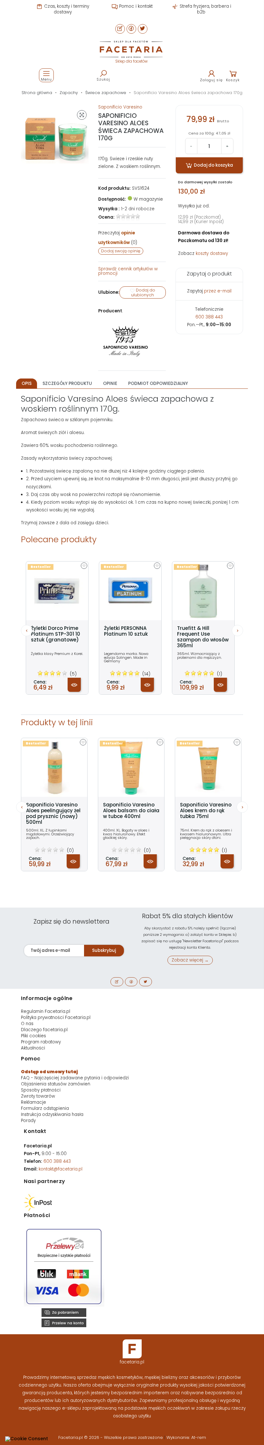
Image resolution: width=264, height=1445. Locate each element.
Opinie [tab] (110, 383)
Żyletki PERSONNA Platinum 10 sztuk (126, 631)
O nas (27, 1024)
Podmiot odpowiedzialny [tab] (158, 383)
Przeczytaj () (117, 238)
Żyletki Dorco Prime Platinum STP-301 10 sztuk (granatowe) (55, 634)
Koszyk (233, 80)
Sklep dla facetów (131, 61)
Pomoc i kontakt (135, 6)
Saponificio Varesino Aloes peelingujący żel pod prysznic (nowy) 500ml (53, 813)
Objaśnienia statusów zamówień (55, 1084)
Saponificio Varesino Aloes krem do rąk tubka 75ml (205, 810)
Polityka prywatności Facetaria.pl (55, 1017)
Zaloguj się (211, 80)
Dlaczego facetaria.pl (44, 1030)
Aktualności (33, 1048)
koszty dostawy (212, 253)
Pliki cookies (33, 1036)
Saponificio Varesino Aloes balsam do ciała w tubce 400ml (131, 810)
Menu (46, 79)
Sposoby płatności (41, 1090)
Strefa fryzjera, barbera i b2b (204, 9)
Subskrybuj (104, 950)
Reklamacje (33, 1102)
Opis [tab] (27, 383)
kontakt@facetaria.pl (60, 1169)
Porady (28, 1121)
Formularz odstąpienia (45, 1108)
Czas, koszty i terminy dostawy (66, 9)
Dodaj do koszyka (213, 165)
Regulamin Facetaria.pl (45, 1011)
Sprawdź (128, 271)
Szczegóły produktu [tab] (67, 383)
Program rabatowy (41, 1042)
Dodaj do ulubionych (143, 292)
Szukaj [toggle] (103, 79)
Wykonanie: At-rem (186, 1437)
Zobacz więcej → (190, 960)
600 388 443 (209, 317)
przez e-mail (217, 291)
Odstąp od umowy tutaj (49, 1072)
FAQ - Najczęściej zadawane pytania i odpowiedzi (75, 1078)
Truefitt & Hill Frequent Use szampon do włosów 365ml (203, 637)
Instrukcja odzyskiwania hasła (52, 1114)
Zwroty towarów (38, 1096)
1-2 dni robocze (138, 209)
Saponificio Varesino (120, 107)
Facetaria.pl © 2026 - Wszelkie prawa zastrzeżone (111, 1437)
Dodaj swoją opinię (120, 251)
